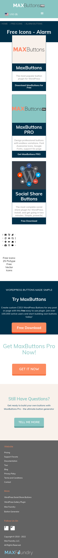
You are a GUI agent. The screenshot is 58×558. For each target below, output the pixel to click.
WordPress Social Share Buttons (17, 497)
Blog (6, 469)
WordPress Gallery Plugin (15, 502)
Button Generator (11, 511)
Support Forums (11, 457)
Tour (6, 465)
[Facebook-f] (6, 528)
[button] (42, 13)
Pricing (7, 452)
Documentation (10, 461)
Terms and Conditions (13, 478)
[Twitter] (13, 528)
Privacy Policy (10, 473)
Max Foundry (9, 507)
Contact (7, 482)
